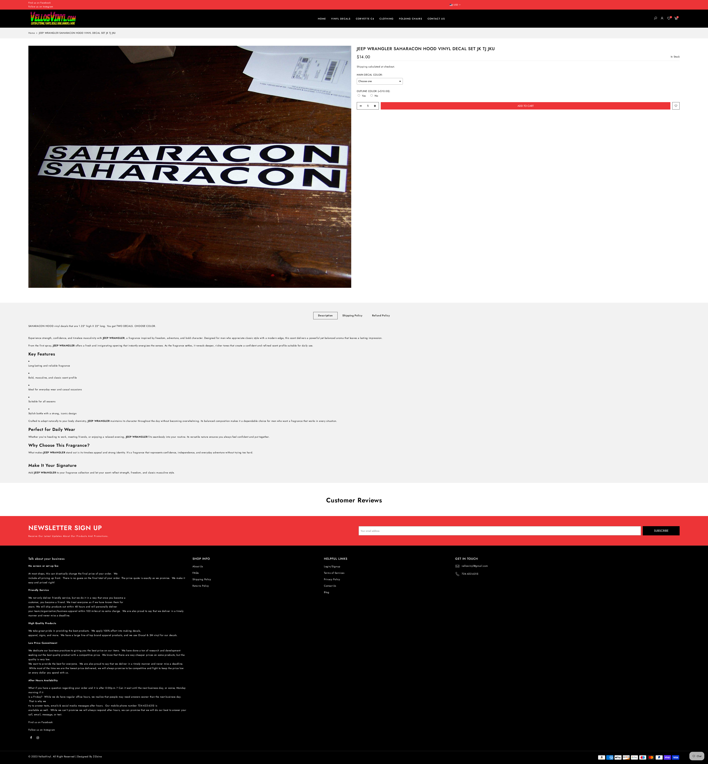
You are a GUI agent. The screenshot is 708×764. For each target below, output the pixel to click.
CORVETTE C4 (365, 18)
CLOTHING (386, 18)
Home (31, 33)
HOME (322, 18)
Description (325, 315)
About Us (197, 566)
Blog (326, 592)
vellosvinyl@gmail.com (475, 566)
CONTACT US (436, 18)
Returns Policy (200, 586)
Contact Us (330, 586)
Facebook (45, 2)
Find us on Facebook (40, 722)
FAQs (195, 573)
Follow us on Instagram (40, 6)
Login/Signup (332, 566)
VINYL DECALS (340, 18)
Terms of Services (334, 573)
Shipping (362, 67)
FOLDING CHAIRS (410, 18)
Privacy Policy (332, 579)
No (376, 96)
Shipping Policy (352, 315)
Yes (364, 96)
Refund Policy (381, 315)
